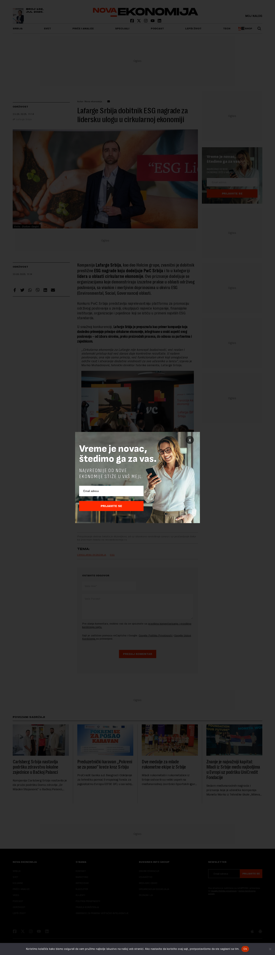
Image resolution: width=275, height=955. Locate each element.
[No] (270, 949)
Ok (245, 948)
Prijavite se (111, 506)
